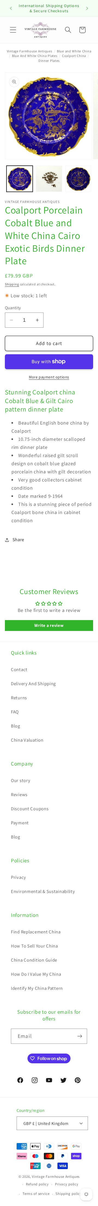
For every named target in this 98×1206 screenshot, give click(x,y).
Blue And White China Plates (34, 55)
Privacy (18, 877)
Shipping (12, 284)
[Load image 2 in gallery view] (49, 179)
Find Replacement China (36, 932)
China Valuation (27, 740)
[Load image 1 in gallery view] (20, 179)
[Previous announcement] (11, 8)
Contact (19, 669)
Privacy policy (66, 1184)
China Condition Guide (34, 960)
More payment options (49, 376)
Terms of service (36, 1193)
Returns (19, 698)
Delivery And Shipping (33, 684)
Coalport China (74, 55)
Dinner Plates (49, 60)
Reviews (19, 794)
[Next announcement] (87, 8)
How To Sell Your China (34, 946)
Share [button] (18, 540)
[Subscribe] (79, 1036)
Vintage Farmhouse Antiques (29, 51)
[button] (13, 30)
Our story (20, 780)
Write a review (48, 625)
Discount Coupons (30, 809)
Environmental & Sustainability (43, 891)
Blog (15, 726)
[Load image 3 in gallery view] (78, 179)
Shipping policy (69, 1193)
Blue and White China (74, 51)
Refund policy (37, 1184)
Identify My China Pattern (37, 988)
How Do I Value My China (36, 974)
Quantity (13, 307)
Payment (20, 823)
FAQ (15, 712)
